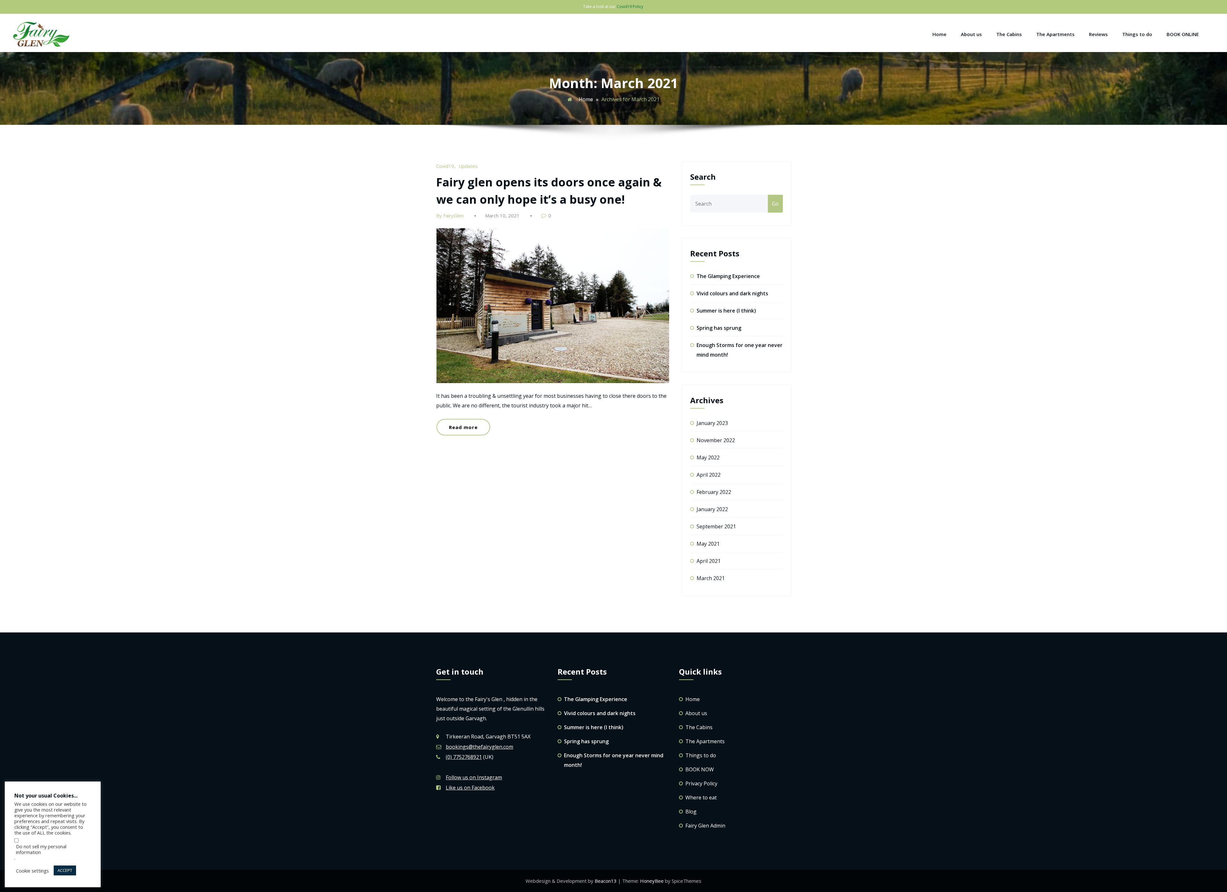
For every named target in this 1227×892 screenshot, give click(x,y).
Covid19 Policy (630, 6)
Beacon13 (606, 881)
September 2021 (716, 526)
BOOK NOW (699, 769)
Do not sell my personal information (41, 849)
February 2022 (714, 491)
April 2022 (709, 474)
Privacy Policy (701, 783)
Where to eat (701, 797)
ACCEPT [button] (65, 870)
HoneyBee (652, 881)
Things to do (1137, 34)
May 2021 (708, 543)
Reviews (1098, 34)
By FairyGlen (450, 215)
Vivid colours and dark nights (732, 293)
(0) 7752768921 (464, 756)
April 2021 (709, 560)
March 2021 (711, 578)
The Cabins (1009, 34)
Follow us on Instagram (474, 777)
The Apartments (1055, 34)
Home (939, 34)
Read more (463, 427)
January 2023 (712, 423)
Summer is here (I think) (726, 310)
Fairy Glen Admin (705, 825)
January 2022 (712, 509)
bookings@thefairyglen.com (479, 746)
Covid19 (445, 166)
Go (775, 203)
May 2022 (708, 457)
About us (971, 34)
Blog (691, 811)
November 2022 (716, 440)
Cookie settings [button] (32, 870)
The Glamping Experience (728, 276)
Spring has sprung (719, 327)
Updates (468, 166)
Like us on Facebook (470, 787)
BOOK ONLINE (1183, 34)
